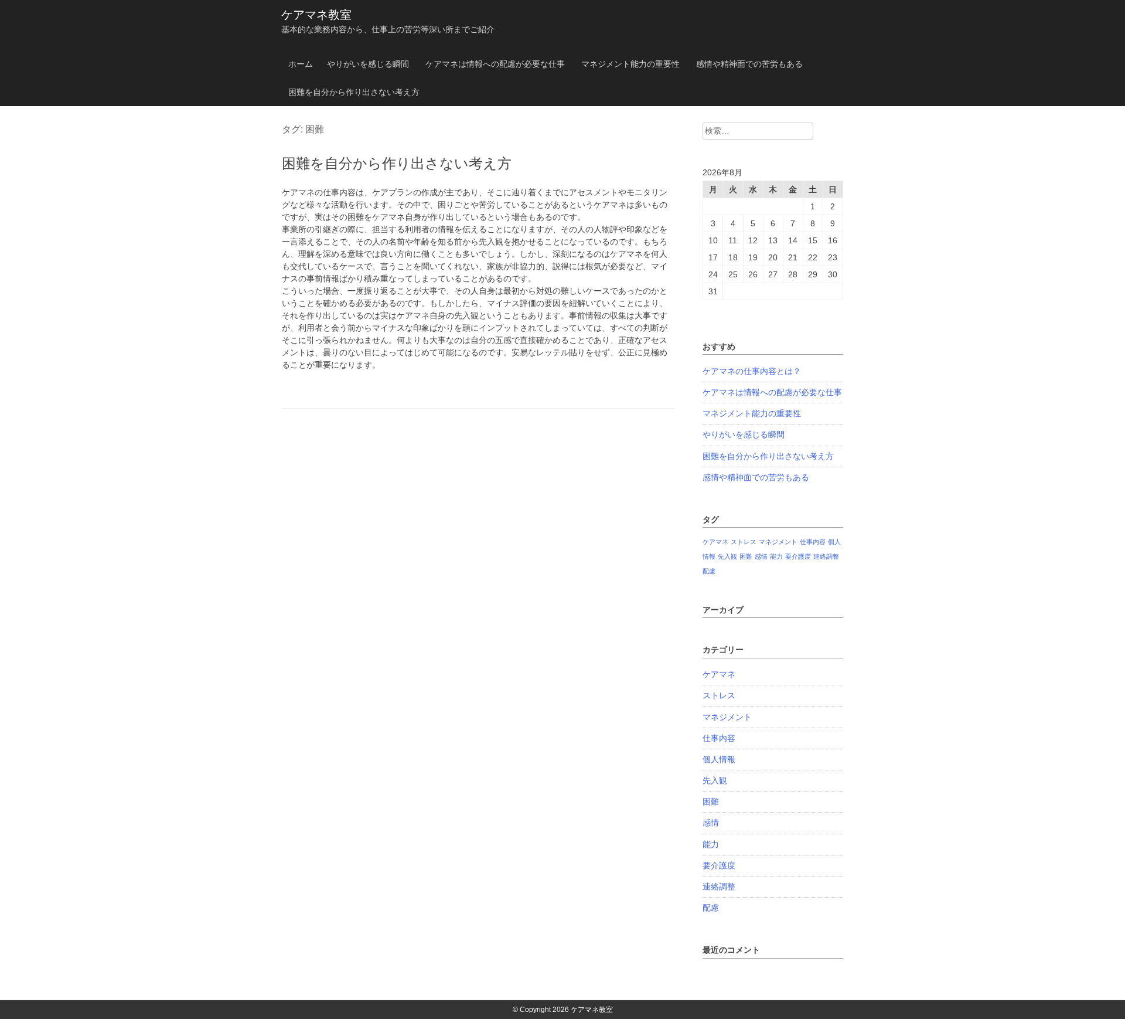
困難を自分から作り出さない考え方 (354, 92)
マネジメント (778, 541)
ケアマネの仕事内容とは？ (752, 371)
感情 (761, 556)
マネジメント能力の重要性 (630, 64)
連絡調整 (826, 556)
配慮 (709, 571)
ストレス (743, 541)
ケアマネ (715, 541)
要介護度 (798, 556)
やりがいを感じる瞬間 (368, 64)
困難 (745, 556)
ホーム (300, 64)
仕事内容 (813, 541)
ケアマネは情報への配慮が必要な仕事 (495, 64)
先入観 (727, 556)
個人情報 (719, 759)
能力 (776, 556)
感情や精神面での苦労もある (749, 64)
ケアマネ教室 (316, 14)
